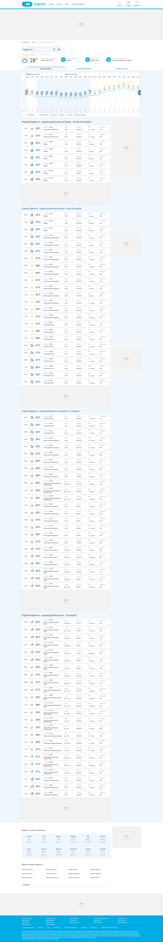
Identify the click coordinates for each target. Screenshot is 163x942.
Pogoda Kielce (25, 920)
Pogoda (39, 4)
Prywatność (57, 927)
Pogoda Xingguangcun (74, 873)
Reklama (40, 927)
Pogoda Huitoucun (73, 869)
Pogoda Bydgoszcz (51, 918)
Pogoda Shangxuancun (52, 877)
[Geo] (59, 49)
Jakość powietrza (78, 4)
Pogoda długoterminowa (83, 69)
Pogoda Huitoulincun (95, 873)
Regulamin (84, 927)
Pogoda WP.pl (26, 42)
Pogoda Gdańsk (74, 918)
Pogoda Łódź (97, 920)
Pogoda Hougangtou (51, 869)
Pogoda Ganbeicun (27, 873)
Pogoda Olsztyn (122, 920)
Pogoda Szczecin (98, 922)
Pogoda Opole (25, 922)
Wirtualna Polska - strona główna (27, 4)
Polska (51, 4)
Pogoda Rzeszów (74, 922)
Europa (59, 4)
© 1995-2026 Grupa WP (28, 927)
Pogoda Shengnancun (74, 877)
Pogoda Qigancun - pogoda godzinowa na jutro (43, 208)
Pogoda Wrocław (26, 924)
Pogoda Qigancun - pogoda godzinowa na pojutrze (45, 411)
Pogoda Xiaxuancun (51, 873)
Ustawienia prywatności (70, 927)
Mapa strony (94, 927)
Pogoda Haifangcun (95, 869)
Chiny (34, 42)
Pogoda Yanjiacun (95, 877)
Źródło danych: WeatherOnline (109, 927)
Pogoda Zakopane (50, 924)
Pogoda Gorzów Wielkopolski (101, 918)
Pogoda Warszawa (123, 922)
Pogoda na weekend (122, 69)
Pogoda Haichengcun (27, 869)
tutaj (57, 939)
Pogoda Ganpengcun (27, 877)
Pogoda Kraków (50, 920)
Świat (67, 4)
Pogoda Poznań (50, 922)
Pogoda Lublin (73, 920)
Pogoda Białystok (26, 918)
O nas (48, 927)
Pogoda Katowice (122, 918)
